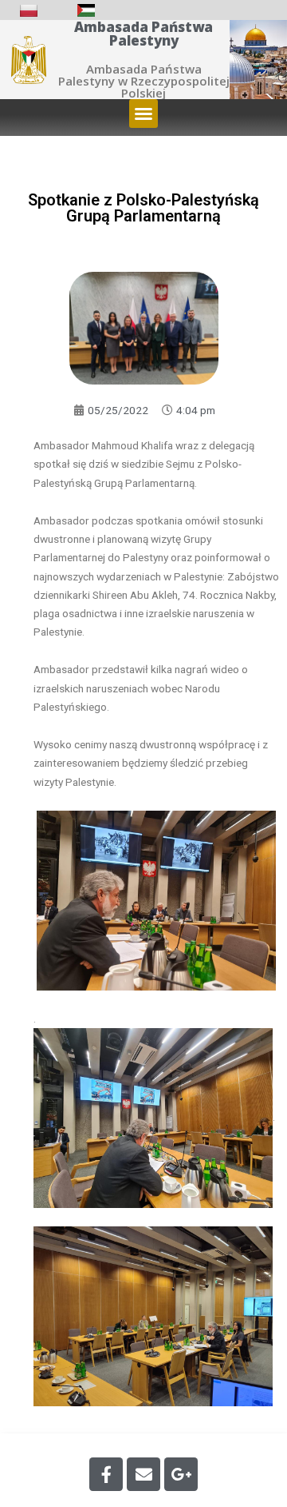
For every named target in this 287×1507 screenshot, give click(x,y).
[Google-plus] (181, 1474)
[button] (143, 113)
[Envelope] (143, 1474)
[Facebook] (106, 1474)
